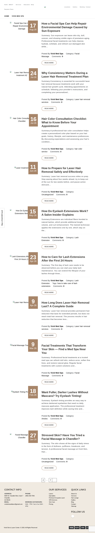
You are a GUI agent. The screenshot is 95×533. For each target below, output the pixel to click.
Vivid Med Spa (57, 54)
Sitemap (73, 506)
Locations (67, 7)
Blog (72, 502)
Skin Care (52, 502)
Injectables (52, 496)
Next (54, 480)
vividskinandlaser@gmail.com (13, 504)
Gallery (75, 7)
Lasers (51, 493)
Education (27, 4)
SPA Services (53, 500)
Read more (49, 63)
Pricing (51, 504)
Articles (45, 419)
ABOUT (11, 4)
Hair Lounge (74, 498)
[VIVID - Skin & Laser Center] (47, 7)
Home (6, 4)
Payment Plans (9, 9)
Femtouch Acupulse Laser (57, 498)
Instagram (72, 516)
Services (18, 4)
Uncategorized (47, 195)
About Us (74, 493)
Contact (88, 7)
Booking (82, 7)
